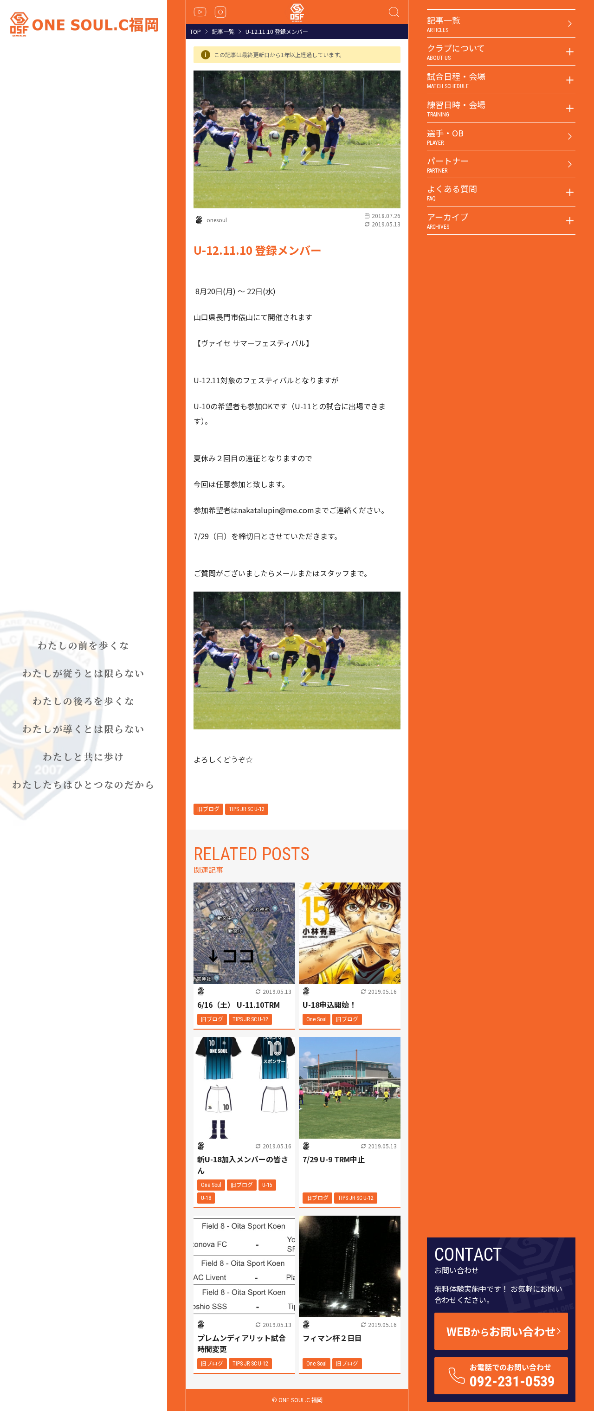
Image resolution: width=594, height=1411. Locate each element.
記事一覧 (223, 31)
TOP (195, 31)
